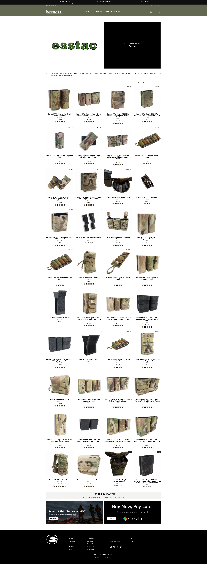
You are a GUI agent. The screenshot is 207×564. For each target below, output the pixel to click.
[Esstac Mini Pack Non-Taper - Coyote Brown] (58, 486)
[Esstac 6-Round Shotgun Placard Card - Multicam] (115, 285)
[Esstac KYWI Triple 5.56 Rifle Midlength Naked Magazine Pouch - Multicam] (113, 447)
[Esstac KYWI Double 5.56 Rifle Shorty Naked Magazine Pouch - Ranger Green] (91, 447)
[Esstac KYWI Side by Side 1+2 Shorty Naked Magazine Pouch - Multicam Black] (122, 407)
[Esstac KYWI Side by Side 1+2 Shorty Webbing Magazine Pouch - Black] (57, 367)
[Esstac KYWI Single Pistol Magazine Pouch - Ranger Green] (62, 163)
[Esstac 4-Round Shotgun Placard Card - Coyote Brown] (119, 367)
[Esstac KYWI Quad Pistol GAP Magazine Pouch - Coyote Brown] (89, 407)
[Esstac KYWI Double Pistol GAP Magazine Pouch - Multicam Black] (62, 122)
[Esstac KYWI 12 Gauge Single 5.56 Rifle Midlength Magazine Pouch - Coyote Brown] (89, 325)
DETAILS (111, 518)
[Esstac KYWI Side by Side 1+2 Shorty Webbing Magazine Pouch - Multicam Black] (64, 367)
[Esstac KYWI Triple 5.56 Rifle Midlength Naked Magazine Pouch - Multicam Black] (122, 447)
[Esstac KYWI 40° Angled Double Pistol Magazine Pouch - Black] (57, 205)
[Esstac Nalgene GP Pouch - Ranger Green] (91, 284)
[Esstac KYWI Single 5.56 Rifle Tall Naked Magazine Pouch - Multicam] (55, 447)
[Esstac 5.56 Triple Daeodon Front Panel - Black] (116, 245)
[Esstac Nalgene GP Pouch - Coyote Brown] (89, 284)
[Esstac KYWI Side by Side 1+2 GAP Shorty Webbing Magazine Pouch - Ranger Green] (120, 325)
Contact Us (72, 541)
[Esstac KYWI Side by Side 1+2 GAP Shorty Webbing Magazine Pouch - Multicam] (113, 325)
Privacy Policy (91, 538)
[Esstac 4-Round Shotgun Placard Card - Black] (117, 367)
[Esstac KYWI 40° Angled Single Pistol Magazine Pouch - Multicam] (84, 163)
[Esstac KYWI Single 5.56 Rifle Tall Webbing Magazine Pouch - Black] (145, 367)
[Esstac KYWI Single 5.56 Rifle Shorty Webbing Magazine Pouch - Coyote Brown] (89, 205)
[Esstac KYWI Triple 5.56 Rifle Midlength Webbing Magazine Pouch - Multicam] (113, 165)
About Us (72, 538)
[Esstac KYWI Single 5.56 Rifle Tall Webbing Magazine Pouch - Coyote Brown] (147, 367)
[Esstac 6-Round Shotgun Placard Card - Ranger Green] (121, 285)
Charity (71, 544)
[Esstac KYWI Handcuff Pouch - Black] (147, 203)
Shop (88, 12)
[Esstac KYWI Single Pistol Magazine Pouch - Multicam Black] (64, 163)
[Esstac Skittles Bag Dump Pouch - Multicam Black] (122, 203)
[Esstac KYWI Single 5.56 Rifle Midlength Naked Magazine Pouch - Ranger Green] (151, 122)
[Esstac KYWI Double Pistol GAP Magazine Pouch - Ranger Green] (64, 122)
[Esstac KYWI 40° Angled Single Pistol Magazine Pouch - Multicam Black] (93, 163)
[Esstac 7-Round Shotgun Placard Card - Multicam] (144, 163)
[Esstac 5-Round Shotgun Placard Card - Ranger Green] (63, 285)
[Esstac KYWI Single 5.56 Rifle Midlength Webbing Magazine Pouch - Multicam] (113, 123)
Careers (71, 546)
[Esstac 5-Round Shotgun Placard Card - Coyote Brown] (61, 285)
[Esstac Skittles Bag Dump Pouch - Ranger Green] (120, 203)
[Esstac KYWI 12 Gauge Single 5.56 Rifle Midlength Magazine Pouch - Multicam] (84, 325)
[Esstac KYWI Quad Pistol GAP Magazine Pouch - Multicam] (84, 407)
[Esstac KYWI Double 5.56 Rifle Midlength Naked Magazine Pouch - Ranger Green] (149, 447)
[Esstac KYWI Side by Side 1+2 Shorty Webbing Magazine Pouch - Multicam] (55, 367)
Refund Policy (91, 541)
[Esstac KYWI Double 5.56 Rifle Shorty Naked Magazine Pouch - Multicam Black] (93, 447)
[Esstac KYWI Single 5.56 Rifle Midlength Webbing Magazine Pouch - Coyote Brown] (118, 123)
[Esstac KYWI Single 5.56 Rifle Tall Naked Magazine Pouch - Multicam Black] (64, 447)
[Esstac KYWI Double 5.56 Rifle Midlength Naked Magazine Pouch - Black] (145, 447)
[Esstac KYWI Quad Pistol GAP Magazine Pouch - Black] (86, 407)
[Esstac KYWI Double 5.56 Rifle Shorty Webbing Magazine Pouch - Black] (145, 407)
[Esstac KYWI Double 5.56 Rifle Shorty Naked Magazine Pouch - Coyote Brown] (89, 447)
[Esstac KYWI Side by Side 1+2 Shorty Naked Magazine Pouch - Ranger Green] (120, 407)
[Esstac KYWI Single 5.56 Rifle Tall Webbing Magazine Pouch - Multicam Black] (151, 367)
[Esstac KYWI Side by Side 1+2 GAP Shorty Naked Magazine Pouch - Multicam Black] (93, 122)
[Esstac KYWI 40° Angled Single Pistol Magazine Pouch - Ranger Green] (91, 163)
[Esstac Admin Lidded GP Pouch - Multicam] (84, 486)
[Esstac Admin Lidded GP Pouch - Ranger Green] (91, 486)
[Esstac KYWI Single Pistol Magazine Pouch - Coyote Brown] (60, 163)
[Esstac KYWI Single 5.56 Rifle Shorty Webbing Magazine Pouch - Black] (86, 205)
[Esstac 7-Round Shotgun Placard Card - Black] (146, 163)
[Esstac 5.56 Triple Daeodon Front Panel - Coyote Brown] (118, 245)
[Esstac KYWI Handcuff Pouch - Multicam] (145, 203)
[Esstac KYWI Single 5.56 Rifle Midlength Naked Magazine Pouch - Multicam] (143, 122)
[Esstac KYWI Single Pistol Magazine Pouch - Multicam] (55, 163)
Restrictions (90, 549)
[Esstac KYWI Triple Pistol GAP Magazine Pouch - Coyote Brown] (147, 285)
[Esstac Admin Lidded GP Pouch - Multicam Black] (93, 486)
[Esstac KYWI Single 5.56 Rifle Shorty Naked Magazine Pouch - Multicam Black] (62, 245)
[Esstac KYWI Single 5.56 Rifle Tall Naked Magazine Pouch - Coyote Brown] (60, 447)
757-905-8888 (50, 6)
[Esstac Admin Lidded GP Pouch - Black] (86, 486)
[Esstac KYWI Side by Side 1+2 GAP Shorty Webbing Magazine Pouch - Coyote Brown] (118, 325)
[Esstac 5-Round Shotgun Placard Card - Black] (58, 285)
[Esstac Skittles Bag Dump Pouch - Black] (116, 203)
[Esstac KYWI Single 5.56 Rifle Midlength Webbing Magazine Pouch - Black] (116, 123)
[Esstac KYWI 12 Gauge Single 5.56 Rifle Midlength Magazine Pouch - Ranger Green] (91, 325)
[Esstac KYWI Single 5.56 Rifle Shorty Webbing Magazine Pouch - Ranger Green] (93, 205)
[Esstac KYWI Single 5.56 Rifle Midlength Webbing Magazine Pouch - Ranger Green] (122, 123)
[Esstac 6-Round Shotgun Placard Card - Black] (117, 285)
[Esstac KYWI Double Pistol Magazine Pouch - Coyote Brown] (147, 245)
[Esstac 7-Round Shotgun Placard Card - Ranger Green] (150, 163)
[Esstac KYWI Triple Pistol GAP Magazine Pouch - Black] (145, 285)
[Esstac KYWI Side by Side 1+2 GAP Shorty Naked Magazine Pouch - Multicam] (84, 122)
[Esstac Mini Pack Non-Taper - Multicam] (54, 486)
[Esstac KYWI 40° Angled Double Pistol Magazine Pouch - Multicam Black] (64, 205)
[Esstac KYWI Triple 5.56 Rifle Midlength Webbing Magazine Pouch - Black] (116, 165)
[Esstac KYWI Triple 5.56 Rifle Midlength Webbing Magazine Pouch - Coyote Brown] (118, 165)
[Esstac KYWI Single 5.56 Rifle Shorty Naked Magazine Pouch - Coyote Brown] (60, 245)
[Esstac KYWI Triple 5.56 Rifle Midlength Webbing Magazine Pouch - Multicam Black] (122, 165)
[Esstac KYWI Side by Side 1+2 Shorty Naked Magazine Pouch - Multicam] (113, 407)
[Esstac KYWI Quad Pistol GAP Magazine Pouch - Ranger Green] (91, 407)
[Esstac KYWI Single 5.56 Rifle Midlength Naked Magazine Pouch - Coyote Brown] (147, 122)
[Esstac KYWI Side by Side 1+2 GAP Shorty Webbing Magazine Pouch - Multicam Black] (122, 325)
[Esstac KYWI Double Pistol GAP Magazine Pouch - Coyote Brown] (60, 122)
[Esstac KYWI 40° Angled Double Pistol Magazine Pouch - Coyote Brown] (60, 205)
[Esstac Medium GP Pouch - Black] (57, 406)
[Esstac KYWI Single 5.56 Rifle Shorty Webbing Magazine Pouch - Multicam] (84, 205)
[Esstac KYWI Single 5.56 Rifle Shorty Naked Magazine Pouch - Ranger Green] (64, 245)
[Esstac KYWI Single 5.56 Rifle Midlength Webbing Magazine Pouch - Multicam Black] (120, 123)
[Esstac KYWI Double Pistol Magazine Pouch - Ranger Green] (149, 245)
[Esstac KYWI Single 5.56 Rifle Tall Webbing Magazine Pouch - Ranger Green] (149, 367)
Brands (98, 12)
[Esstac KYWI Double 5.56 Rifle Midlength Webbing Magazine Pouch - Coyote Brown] (147, 327)
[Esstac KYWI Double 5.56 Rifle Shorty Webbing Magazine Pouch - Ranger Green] (149, 407)
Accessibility (90, 546)
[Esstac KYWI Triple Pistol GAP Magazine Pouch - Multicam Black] (151, 285)
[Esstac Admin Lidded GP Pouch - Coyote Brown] (89, 486)
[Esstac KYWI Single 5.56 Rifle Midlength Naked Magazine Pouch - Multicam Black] (149, 122)
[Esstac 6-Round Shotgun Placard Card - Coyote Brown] (119, 285)
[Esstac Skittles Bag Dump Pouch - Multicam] (113, 203)
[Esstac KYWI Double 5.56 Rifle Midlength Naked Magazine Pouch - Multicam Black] (151, 447)
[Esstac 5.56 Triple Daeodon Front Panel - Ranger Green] (120, 245)
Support (116, 12)
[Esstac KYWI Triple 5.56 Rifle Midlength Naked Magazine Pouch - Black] (116, 447)
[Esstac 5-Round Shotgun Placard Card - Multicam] (56, 285)
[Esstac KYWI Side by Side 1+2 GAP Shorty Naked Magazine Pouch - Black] (86, 122)
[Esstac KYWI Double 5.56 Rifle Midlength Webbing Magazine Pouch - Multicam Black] (151, 327)
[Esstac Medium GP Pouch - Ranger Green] (62, 406)
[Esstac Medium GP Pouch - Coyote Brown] (60, 406)
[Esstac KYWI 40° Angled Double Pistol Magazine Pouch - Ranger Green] (62, 205)
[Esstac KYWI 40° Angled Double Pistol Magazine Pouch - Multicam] (55, 205)
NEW (107, 12)
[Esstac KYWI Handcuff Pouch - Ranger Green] (149, 203)
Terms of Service (91, 544)
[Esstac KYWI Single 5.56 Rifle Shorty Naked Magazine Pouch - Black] (57, 245)
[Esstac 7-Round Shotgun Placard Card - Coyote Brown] (148, 163)
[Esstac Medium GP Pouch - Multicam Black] (64, 406)
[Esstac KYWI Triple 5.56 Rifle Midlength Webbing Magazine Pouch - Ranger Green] (120, 165)
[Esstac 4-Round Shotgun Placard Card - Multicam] (115, 367)
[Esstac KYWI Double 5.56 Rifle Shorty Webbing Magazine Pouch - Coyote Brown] (147, 407)
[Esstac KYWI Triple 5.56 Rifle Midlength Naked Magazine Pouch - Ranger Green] (120, 447)
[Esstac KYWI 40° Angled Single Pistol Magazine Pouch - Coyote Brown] (89, 163)
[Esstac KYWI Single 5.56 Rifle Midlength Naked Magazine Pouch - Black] (145, 122)
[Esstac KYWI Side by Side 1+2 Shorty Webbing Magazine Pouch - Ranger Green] (62, 367)
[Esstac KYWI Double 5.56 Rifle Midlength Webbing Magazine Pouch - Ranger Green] (149, 327)
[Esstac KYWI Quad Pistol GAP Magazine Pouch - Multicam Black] (93, 407)
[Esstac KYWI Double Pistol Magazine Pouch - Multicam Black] (151, 245)
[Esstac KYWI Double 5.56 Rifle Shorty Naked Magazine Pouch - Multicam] (84, 447)
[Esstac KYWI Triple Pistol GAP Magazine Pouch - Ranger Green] (149, 285)
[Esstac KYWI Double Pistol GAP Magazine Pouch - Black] (57, 122)
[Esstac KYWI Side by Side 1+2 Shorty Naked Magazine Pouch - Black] (116, 407)
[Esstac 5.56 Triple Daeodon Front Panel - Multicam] (113, 245)
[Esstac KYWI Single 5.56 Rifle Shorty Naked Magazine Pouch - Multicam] (55, 245)
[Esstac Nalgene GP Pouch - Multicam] (84, 284)
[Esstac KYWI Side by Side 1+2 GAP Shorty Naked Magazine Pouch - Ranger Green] (91, 122)
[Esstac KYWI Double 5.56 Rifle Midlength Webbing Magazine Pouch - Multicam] (143, 327)
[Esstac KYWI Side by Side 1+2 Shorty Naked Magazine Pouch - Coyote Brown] (118, 407)
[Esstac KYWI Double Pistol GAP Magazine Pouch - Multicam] (55, 122)
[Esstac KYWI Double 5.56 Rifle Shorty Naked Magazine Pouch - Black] (86, 447)
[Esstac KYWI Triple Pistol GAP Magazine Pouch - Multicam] (143, 285)
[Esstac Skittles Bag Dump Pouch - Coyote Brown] (118, 203)
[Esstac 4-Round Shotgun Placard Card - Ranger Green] (121, 367)
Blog (70, 549)
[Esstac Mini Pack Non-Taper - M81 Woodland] (65, 486)
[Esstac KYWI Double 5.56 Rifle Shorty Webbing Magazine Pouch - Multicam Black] (151, 407)
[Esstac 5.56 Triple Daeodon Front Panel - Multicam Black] (122, 245)
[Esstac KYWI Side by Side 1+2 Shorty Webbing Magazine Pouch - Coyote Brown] (60, 367)
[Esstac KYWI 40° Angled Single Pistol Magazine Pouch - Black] (86, 163)
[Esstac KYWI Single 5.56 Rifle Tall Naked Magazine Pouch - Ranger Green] (62, 447)
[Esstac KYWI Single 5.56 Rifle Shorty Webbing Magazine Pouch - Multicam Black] (91, 205)
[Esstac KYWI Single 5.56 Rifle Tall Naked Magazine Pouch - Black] (57, 447)
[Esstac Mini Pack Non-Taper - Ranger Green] (61, 486)
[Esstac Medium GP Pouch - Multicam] (55, 406)
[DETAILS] (74, 512)
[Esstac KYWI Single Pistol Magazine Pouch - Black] (57, 163)
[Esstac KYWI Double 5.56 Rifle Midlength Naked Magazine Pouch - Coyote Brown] (147, 447)
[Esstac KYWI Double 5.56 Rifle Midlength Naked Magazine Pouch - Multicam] (143, 447)
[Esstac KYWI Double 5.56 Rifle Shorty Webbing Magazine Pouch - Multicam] (143, 407)
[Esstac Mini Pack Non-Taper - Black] (56, 486)
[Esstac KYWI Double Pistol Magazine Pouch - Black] (145, 245)
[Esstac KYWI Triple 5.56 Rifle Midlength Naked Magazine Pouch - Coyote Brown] (118, 447)
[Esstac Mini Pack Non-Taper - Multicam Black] (63, 486)
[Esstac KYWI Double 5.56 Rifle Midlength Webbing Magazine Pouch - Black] (145, 327)
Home (57, 6)
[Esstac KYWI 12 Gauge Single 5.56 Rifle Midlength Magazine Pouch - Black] (86, 325)
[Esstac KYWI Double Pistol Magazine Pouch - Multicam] (143, 245)
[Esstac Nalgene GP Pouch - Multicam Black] (93, 284)
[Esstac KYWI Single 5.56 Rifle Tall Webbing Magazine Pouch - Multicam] (143, 367)
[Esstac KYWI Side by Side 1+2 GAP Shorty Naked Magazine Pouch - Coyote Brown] (89, 122)
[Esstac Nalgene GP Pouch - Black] (86, 284)
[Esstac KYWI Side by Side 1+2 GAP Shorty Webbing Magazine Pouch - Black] (116, 325)
